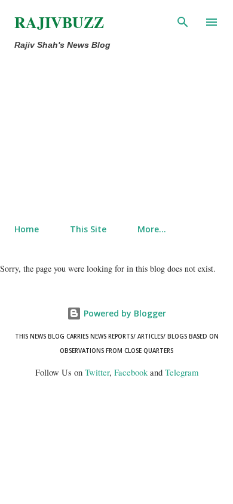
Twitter (97, 372)
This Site (88, 229)
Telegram (181, 372)
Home (26, 229)
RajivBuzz (59, 22)
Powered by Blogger (123, 313)
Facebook (131, 372)
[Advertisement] (91, 134)
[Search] (183, 21)
